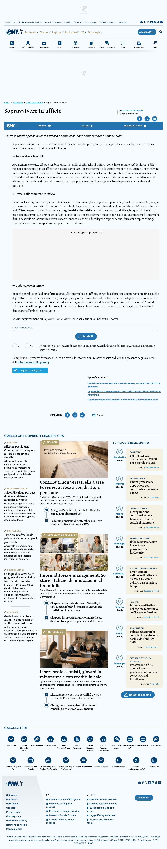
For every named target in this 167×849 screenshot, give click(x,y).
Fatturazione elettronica (143, 568)
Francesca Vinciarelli (132, 110)
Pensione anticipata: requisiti (59, 805)
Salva (85, 126)
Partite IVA (135, 452)
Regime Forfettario (140, 538)
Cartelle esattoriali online (103, 803)
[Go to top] (142, 838)
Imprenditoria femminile (62, 535)
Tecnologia (94, 32)
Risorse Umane (15, 570)
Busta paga (90, 22)
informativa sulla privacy (33, 362)
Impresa (56, 32)
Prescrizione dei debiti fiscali (100, 821)
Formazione (14, 531)
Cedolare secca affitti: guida (64, 799)
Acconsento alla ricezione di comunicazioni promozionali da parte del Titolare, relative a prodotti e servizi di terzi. (97, 347)
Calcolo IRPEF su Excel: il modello (61, 821)
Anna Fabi (154, 497)
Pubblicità (12, 799)
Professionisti (56, 632)
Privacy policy (14, 812)
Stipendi (78, 22)
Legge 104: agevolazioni (102, 815)
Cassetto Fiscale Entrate (62, 815)
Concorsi (12, 612)
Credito (67, 22)
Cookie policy (13, 816)
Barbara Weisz (152, 467)
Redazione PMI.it (151, 591)
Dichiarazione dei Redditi (30, 22)
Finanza (44, 32)
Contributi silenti (139, 508)
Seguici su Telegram (31, 370)
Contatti (10, 808)
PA (82, 32)
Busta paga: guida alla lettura (100, 810)
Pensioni (123, 22)
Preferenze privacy (16, 820)
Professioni (71, 32)
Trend (7, 22)
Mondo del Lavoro (17, 488)
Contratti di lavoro (107, 22)
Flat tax (134, 602)
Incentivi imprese (53, 22)
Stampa (42, 126)
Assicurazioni (137, 628)
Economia (30, 32)
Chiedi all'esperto (140, 694)
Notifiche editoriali (16, 824)
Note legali (12, 803)
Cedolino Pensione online (103, 799)
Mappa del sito (14, 829)
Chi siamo (11, 795)
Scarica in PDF (133, 126)
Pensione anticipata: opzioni (64, 811)
